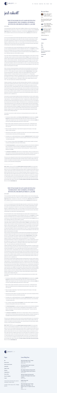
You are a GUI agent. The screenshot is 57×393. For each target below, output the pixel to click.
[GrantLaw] (10, 5)
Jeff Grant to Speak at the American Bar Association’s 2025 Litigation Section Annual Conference (46, 31)
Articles (42, 43)
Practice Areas (36, 3)
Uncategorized (43, 54)
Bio (32, 3)
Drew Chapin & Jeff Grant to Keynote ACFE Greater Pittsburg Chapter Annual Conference (46, 25)
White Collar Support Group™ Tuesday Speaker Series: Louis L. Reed (46, 15)
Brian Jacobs (30, 31)
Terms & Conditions (7, 376)
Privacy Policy (6, 374)
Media (42, 47)
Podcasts (42, 49)
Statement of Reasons (29, 235)
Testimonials (6, 366)
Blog (44, 3)
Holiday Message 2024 (45, 35)
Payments (47, 3)
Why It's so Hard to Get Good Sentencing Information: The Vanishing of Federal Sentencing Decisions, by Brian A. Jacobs (21, 190)
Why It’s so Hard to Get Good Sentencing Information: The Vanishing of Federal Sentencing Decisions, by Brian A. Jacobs (21, 22)
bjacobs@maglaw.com (14, 180)
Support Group (41, 3)
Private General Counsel (8, 364)
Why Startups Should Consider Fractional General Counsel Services (46, 20)
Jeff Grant (6, 26)
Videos (42, 56)
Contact (51, 3)
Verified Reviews (6, 372)
